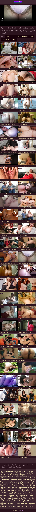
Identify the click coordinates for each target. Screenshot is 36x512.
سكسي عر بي (29, 495)
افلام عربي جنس (26, 477)
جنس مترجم (17, 477)
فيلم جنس (31, 469)
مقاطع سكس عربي (12, 501)
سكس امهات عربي (26, 493)
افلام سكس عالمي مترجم (11, 497)
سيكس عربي (10, 495)
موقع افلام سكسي (15, 479)
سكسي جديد (10, 504)
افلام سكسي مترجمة (17, 490)
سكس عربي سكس (26, 492)
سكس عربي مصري (13, 476)
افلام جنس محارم (26, 485)
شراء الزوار (14, 510)
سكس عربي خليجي (12, 474)
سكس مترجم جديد (15, 493)
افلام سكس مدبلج (23, 471)
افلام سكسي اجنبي (5, 490)
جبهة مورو (25, 36)
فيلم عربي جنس (5, 493)
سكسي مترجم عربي (28, 484)
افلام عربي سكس (15, 489)
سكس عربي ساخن (24, 497)
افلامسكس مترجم (8, 477)
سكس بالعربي (19, 504)
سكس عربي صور (20, 495)
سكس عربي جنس (5, 482)
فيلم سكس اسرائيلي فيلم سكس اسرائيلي (18, 472)
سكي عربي (3, 501)
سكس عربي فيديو (24, 506)
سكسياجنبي (6, 489)
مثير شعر (13, 39)
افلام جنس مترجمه (13, 506)
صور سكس (10, 498)
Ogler (18, 36)
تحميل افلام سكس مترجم (10, 471)
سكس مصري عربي (6, 492)
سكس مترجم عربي (24, 501)
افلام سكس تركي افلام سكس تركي (17, 500)
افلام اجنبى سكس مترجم (15, 484)
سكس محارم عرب (12, 469)
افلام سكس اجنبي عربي (20, 503)
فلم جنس (26, 482)
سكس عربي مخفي (5, 487)
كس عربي (14, 487)
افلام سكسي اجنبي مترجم (24, 481)
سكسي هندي (31, 503)
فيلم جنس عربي (11, 481)
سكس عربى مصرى (17, 482)
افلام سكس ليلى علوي (27, 489)
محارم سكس (26, 498)
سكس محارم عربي (8, 473)
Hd (14, 36)
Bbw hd (8, 36)
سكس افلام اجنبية (8, 503)
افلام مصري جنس (15, 485)
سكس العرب (4, 506)
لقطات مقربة (5, 39)
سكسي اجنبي (23, 476)
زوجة (31, 36)
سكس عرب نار (16, 492)
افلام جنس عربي (23, 469)
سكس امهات (18, 498)
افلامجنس (18, 1)
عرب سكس (22, 474)
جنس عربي (6, 485)
